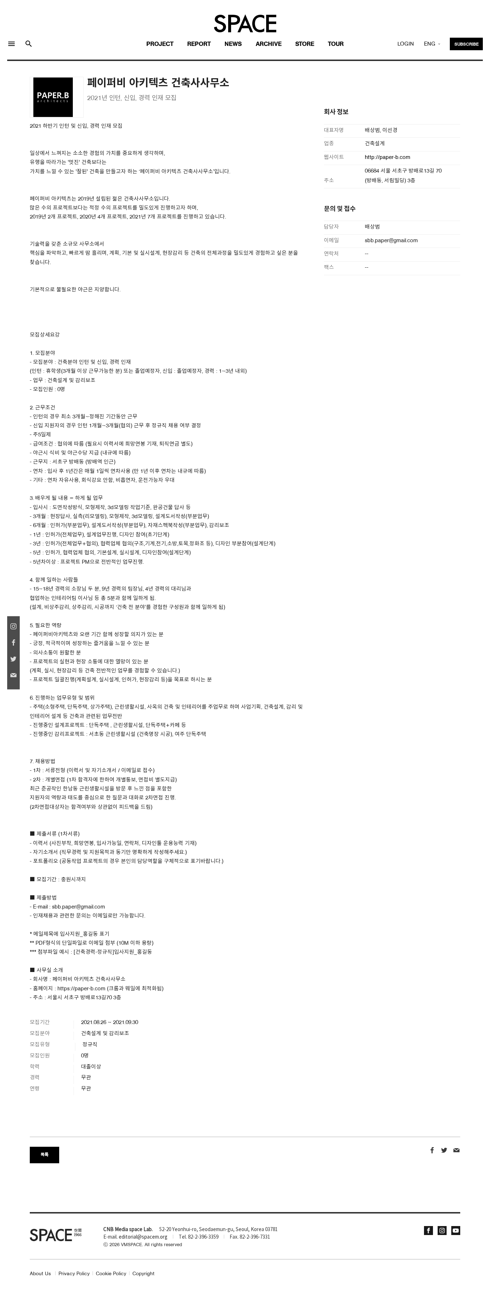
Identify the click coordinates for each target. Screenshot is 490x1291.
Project (160, 44)
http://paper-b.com (387, 157)
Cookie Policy (111, 1274)
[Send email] (456, 1151)
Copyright (143, 1274)
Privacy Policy (74, 1274)
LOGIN (405, 44)
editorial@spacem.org (143, 1237)
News (233, 44)
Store (304, 44)
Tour (336, 44)
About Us (40, 1274)
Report (199, 44)
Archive (269, 44)
